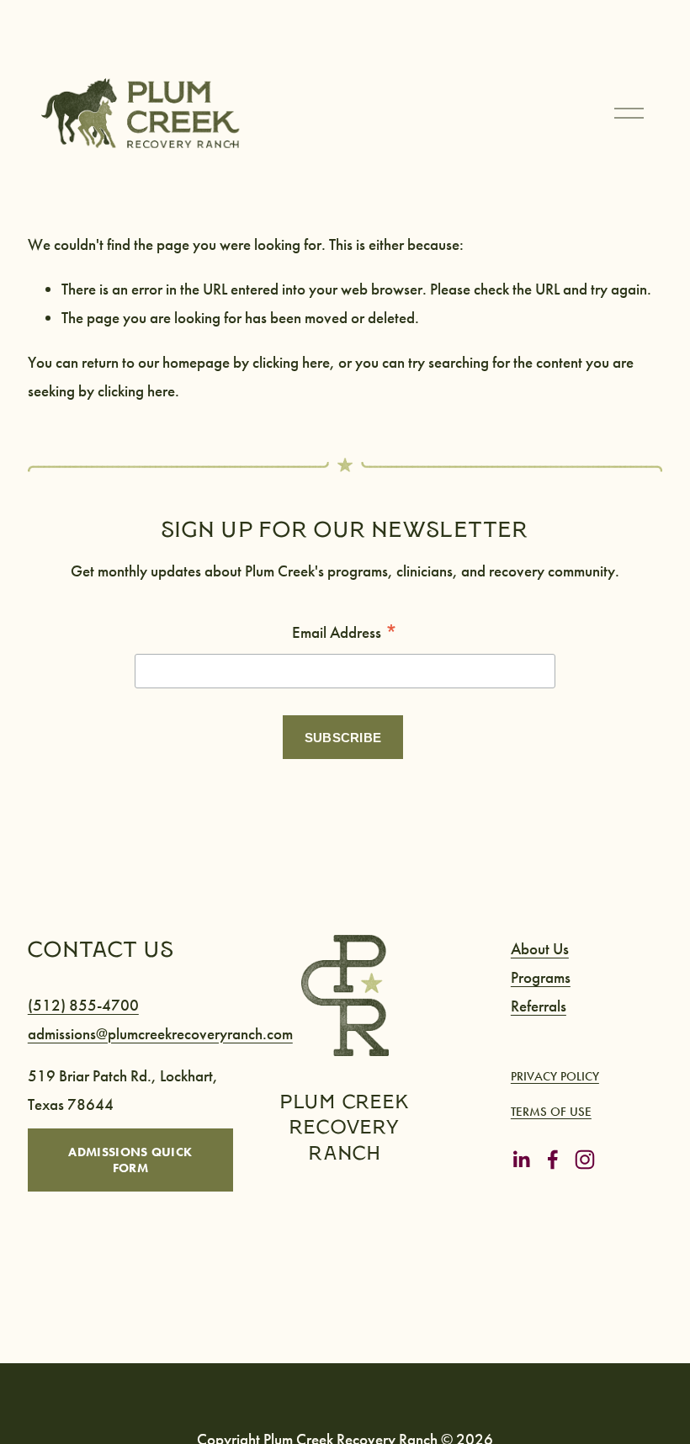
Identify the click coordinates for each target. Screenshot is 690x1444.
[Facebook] (553, 1159)
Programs (541, 977)
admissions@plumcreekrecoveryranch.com (160, 1033)
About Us (540, 948)
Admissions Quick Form (130, 1160)
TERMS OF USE (551, 1111)
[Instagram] (585, 1159)
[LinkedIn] (521, 1159)
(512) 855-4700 (83, 1005)
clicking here (291, 362)
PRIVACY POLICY (555, 1076)
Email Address (345, 633)
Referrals (538, 1006)
